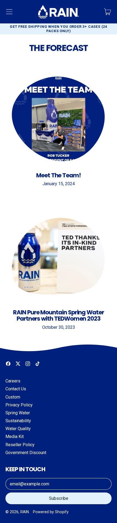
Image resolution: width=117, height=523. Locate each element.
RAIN (24, 512)
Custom (12, 397)
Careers (12, 381)
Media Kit (14, 436)
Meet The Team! (58, 175)
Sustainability (18, 420)
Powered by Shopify (51, 512)
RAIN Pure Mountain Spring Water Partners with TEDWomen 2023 (58, 315)
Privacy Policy (19, 405)
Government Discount (25, 452)
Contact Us (15, 388)
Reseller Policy (20, 444)
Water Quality (18, 428)
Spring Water (17, 412)
